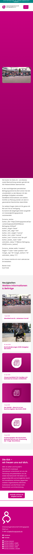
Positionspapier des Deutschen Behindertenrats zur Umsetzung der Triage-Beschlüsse (15, 439)
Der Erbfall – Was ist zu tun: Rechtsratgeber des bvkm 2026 (15, 408)
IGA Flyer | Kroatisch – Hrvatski (12, 548)
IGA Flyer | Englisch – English (11, 543)
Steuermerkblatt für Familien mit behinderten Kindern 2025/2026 (16, 378)
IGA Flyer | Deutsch (9, 541)
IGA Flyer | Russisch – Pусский (11, 545)
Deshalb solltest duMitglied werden (16, 495)
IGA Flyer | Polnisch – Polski (11, 546)
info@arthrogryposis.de (14, 531)
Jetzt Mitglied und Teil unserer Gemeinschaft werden (16, 1)
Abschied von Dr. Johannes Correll (16, 318)
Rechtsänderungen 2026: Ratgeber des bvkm (16, 348)
